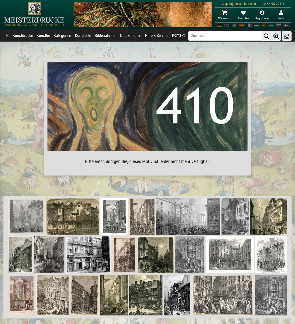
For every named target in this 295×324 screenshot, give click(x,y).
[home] (7, 35)
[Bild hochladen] (287, 36)
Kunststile (83, 35)
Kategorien (62, 35)
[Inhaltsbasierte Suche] (276, 36)
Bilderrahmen (105, 35)
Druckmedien (130, 35)
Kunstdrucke (23, 35)
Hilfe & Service (156, 35)
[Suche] (266, 36)
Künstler (43, 35)
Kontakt (178, 35)
